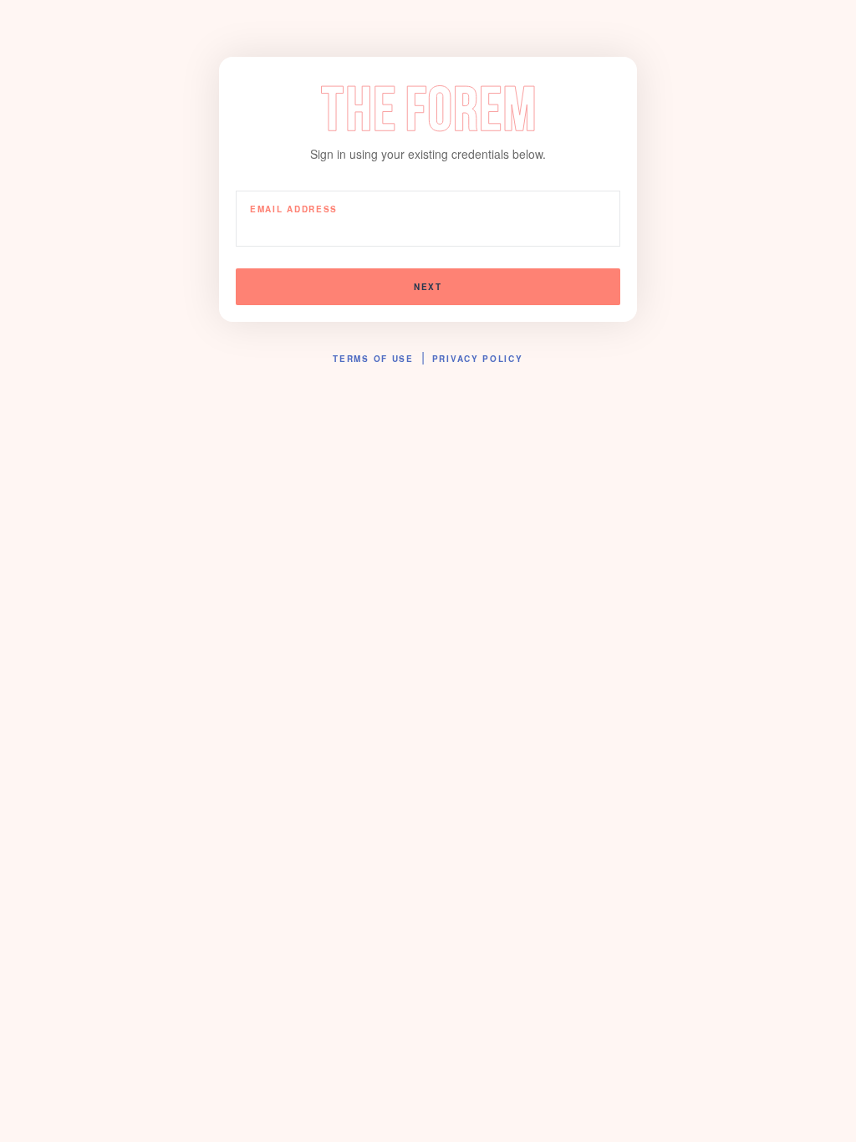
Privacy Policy (477, 359)
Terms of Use (373, 359)
